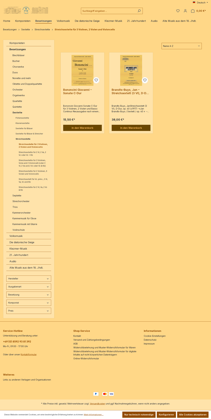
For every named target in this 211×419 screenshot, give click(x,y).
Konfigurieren (166, 414)
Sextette (17, 112)
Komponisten (17, 43)
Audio (12, 261)
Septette (17, 195)
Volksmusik (16, 235)
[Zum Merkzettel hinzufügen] (96, 80)
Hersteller (13, 278)
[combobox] (108, 11)
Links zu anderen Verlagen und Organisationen (27, 379)
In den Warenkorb (82, 127)
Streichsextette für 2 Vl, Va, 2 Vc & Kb (33, 188)
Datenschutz (150, 339)
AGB (75, 343)
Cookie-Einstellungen (155, 336)
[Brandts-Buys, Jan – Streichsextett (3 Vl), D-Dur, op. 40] (131, 70)
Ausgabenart (14, 286)
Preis (10, 310)
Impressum (149, 343)
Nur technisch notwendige (139, 414)
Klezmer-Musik (18, 248)
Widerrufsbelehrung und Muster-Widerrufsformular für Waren (104, 347)
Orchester (18, 89)
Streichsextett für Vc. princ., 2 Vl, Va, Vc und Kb (33, 180)
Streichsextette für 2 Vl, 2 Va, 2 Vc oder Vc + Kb (32, 153)
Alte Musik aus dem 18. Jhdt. (26, 267)
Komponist (13, 302)
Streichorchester (21, 201)
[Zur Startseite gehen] (26, 10)
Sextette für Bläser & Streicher (29, 134)
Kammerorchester (22, 212)
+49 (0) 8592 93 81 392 (17, 341)
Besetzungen (17, 49)
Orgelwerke (19, 95)
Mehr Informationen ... (93, 414)
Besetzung (13, 294)
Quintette (17, 106)
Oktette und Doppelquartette (27, 84)
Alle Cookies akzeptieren (193, 414)
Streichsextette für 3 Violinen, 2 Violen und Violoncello (33, 145)
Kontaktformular (28, 354)
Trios (15, 207)
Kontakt (77, 336)
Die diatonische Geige (21, 242)
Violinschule (19, 230)
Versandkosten (97, 403)
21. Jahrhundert (18, 255)
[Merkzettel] (178, 11)
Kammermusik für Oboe (24, 218)
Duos (15, 72)
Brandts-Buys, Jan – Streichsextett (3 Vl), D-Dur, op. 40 (131, 91)
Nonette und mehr (22, 78)
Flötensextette (22, 118)
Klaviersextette (23, 123)
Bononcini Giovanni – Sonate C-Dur (77, 91)
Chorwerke (18, 66)
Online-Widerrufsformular (86, 358)
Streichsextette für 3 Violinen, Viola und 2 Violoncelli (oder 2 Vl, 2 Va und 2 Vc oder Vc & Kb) (32, 163)
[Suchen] (139, 11)
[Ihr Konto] (185, 11)
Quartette (17, 101)
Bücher (16, 61)
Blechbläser (19, 55)
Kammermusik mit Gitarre (25, 224)
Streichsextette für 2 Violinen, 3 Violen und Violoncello (33, 172)
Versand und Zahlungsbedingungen (91, 339)
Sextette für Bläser (24, 128)
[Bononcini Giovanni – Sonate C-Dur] (82, 70)
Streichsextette (23, 139)
